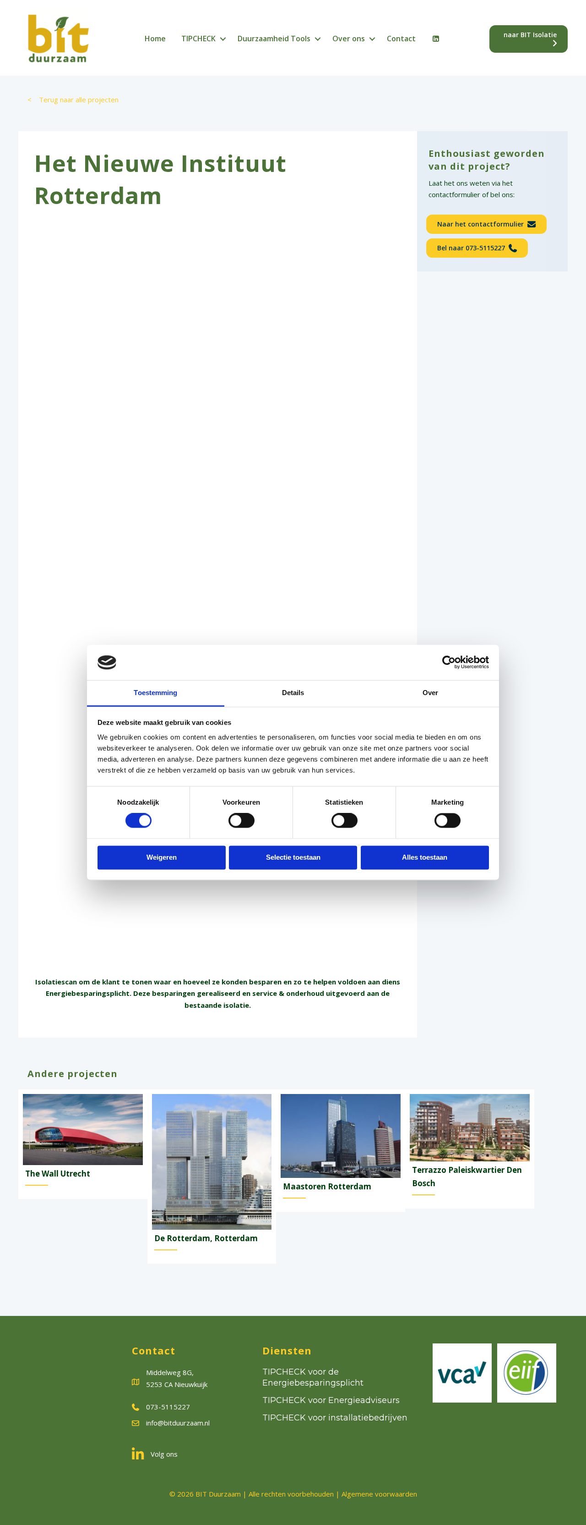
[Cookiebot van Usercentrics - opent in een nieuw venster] (449, 662)
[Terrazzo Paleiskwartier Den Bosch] (469, 1149)
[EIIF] (526, 1373)
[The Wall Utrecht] (82, 1144)
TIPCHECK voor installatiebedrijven (334, 1418)
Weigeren (161, 857)
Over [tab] (430, 692)
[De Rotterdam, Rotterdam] (212, 1176)
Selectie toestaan (293, 857)
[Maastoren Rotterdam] (340, 1150)
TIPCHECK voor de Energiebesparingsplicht (313, 1377)
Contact (401, 38)
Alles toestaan (424, 857)
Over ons (348, 38)
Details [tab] (293, 692)
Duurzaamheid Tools (274, 38)
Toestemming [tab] (155, 692)
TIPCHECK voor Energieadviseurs (331, 1400)
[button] (223, 39)
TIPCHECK (198, 38)
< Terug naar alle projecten (73, 99)
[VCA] (462, 1373)
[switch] (241, 820)
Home (155, 38)
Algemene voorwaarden (379, 1493)
